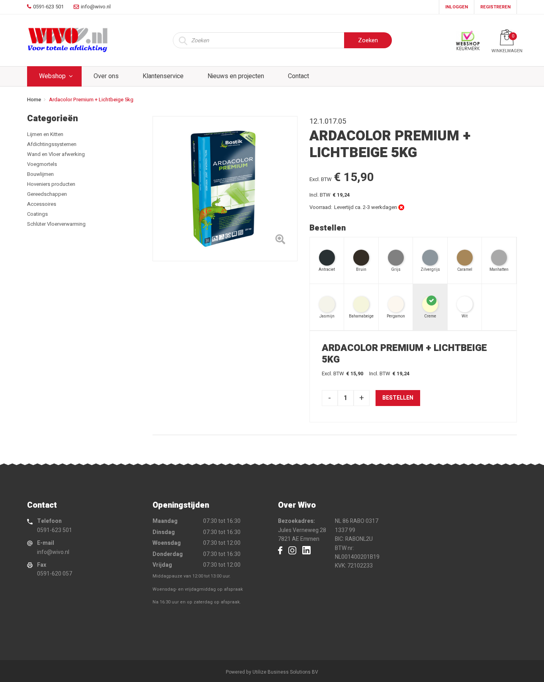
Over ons (106, 76)
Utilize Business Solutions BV (285, 672)
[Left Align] (280, 241)
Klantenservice (163, 76)
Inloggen (456, 7)
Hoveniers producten (51, 184)
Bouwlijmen (40, 174)
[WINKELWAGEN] (507, 37)
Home (34, 99)
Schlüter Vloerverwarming (56, 224)
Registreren (495, 7)
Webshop (52, 76)
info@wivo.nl (53, 552)
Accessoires (41, 204)
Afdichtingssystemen (51, 144)
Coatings (37, 214)
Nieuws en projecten (235, 76)
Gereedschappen (47, 194)
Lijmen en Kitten (45, 134)
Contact (298, 76)
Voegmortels (42, 164)
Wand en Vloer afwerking (56, 154)
